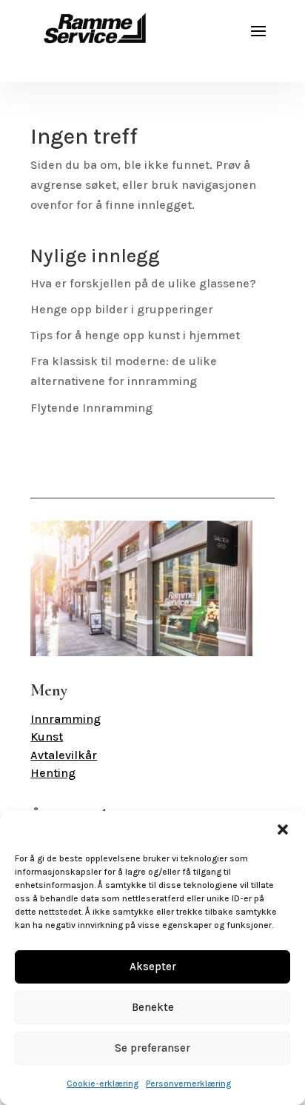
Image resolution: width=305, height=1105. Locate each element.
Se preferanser (152, 1048)
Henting (53, 773)
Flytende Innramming (91, 408)
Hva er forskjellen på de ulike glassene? (143, 283)
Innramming (65, 719)
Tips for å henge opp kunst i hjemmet (135, 335)
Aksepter (153, 966)
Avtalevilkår (63, 755)
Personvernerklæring (188, 1083)
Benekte (153, 1007)
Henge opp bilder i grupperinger (121, 309)
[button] (282, 829)
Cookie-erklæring (102, 1083)
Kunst (46, 737)
